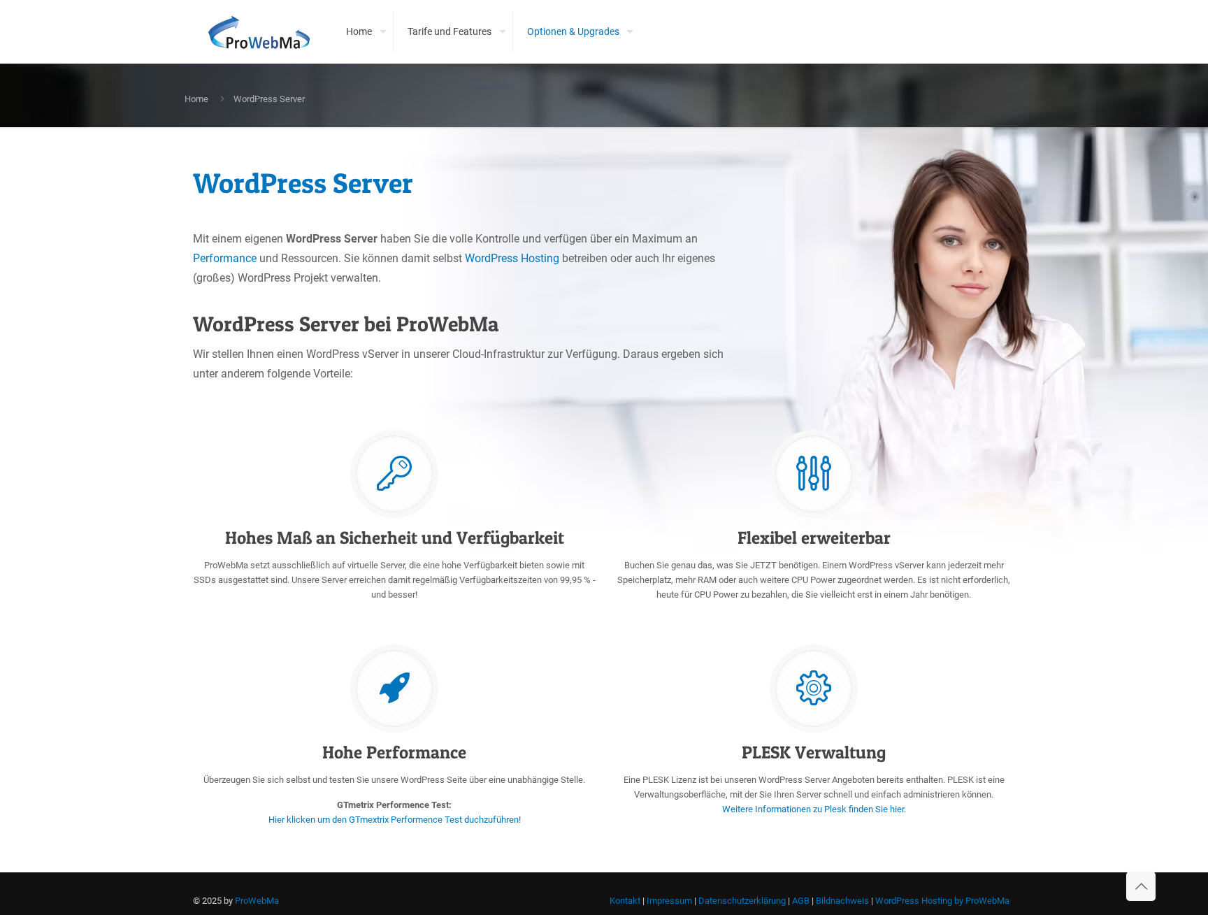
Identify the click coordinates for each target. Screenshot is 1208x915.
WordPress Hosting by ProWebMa (942, 900)
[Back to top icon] (1141, 886)
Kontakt (625, 900)
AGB (801, 900)
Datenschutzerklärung (742, 900)
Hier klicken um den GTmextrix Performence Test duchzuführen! (394, 819)
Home (196, 99)
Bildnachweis (842, 900)
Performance (225, 258)
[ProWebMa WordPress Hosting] (259, 31)
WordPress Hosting (512, 258)
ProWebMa (257, 900)
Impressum (669, 900)
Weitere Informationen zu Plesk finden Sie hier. (814, 809)
